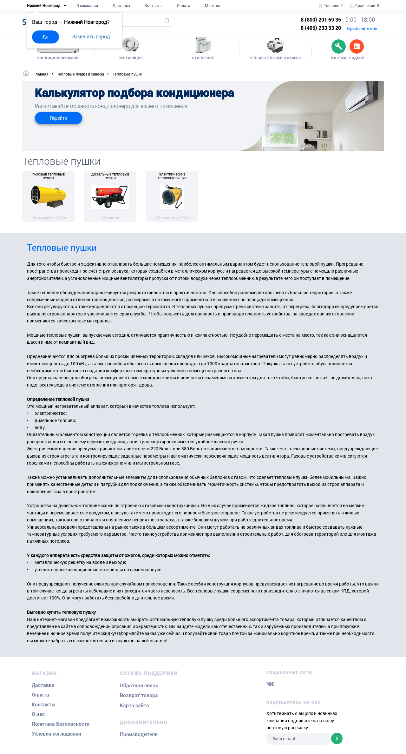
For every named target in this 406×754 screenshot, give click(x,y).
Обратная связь (139, 686)
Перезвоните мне (361, 28)
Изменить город (90, 36)
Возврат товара (139, 695)
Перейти (58, 118)
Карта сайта (134, 706)
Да (46, 37)
